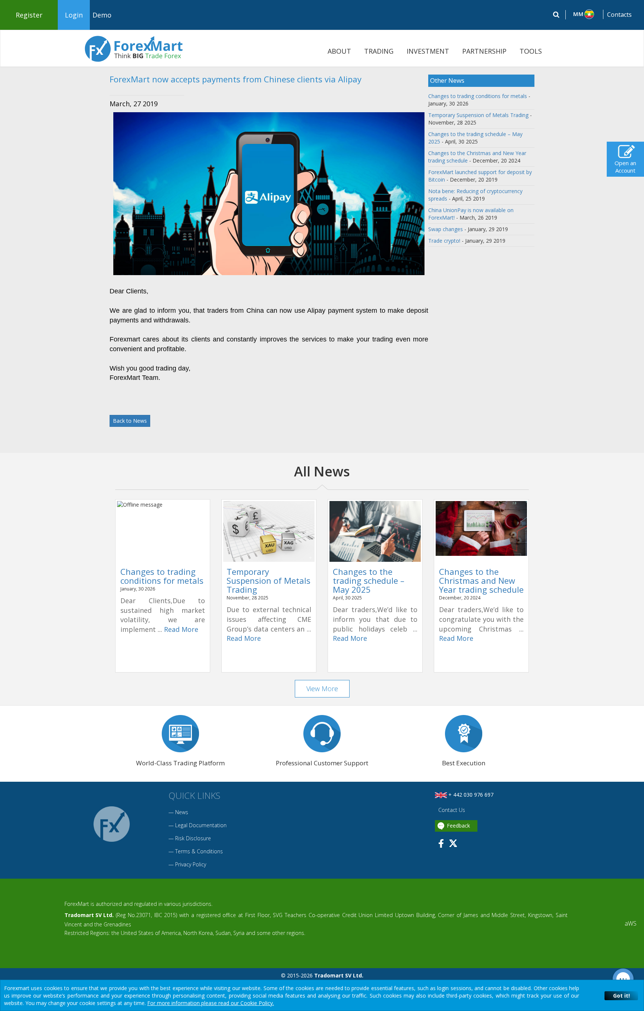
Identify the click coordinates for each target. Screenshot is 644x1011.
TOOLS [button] (531, 51)
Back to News (130, 420)
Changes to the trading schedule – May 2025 (368, 580)
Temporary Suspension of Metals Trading (478, 115)
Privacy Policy (190, 864)
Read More (181, 629)
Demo (101, 14)
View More (322, 688)
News (181, 812)
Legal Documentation (201, 825)
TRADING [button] (379, 51)
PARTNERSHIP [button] (484, 51)
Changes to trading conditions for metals (477, 96)
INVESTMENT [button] (428, 51)
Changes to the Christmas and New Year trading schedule (481, 580)
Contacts (619, 14)
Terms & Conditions (199, 851)
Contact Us (451, 809)
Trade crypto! (444, 240)
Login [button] (74, 14)
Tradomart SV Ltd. (89, 915)
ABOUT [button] (339, 51)
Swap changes (445, 229)
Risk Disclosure (193, 838)
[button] (584, 14)
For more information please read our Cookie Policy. (210, 1003)
